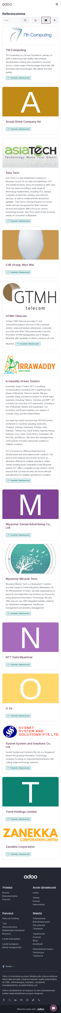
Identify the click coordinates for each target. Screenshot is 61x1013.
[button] (56, 4)
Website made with (27, 1009)
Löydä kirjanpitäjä (11, 939)
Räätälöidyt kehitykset (13, 930)
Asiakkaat (38, 944)
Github (36, 897)
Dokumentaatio (9, 896)
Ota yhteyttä (39, 925)
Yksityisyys (38, 952)
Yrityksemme (39, 918)
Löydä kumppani (10, 944)
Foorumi (6, 899)
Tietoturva (38, 956)
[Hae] (25, 20)
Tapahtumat (39, 933)
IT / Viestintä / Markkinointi (18, 78)
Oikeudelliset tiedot (42, 949)
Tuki (4, 923)
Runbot (36, 901)
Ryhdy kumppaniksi (12, 947)
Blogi (35, 940)
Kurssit (5, 892)
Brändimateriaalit (41, 922)
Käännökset (39, 904)
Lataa (35, 892)
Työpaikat (38, 928)
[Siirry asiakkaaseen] (30, 35)
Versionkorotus (9, 927)
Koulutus (6, 933)
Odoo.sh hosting (10, 918)
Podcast (37, 937)
